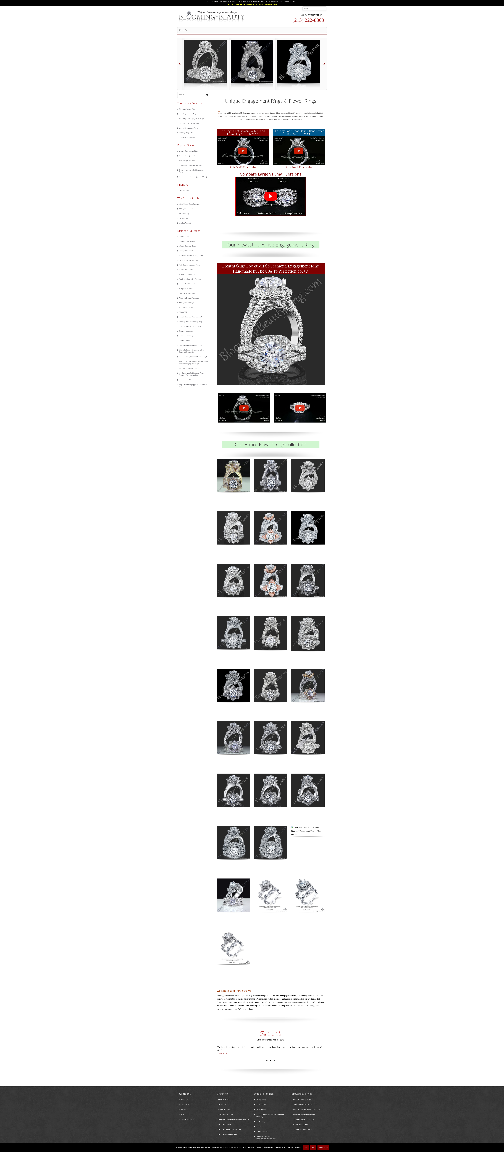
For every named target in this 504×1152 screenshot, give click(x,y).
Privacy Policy (261, 1099)
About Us (184, 1099)
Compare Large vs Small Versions (270, 174)
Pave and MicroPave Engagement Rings (193, 177)
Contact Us (307, 15)
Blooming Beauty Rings (187, 109)
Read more (323, 1147)
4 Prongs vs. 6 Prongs (186, 303)
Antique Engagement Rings (189, 156)
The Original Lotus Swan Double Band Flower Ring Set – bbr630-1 (242, 132)
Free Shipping (184, 213)
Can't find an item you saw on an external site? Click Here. (252, 4)
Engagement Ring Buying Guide (190, 345)
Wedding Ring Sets (186, 133)
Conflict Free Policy (188, 1119)
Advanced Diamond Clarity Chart (191, 255)
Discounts (222, 1104)
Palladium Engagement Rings (189, 265)
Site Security (260, 1121)
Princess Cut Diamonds (187, 293)
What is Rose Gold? (186, 270)
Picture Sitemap (262, 1131)
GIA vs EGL (183, 312)
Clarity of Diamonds (186, 251)
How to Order (223, 1099)
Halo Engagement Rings (187, 160)
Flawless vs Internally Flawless (190, 279)
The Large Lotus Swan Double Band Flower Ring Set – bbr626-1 (299, 132)
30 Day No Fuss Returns (187, 209)
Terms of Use (261, 1104)
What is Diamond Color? (187, 246)
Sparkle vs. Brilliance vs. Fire (189, 380)
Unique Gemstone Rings (187, 137)
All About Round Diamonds (189, 298)
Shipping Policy (224, 1109)
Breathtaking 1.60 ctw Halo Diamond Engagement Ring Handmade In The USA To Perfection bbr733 (270, 268)
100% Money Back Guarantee (189, 204)
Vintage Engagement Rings (188, 151)
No (313, 1147)
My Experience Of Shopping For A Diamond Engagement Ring (191, 374)
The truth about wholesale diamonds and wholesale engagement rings (193, 362)
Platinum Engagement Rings (189, 260)
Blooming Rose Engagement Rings (191, 119)
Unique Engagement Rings (188, 128)
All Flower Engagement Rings (189, 123)
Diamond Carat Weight (187, 241)
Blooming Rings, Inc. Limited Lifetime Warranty (270, 1115)
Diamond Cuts (184, 237)
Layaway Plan (184, 190)
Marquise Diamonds (186, 289)
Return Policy (261, 1109)
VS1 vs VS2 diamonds (187, 274)
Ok (306, 1147)
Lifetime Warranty (185, 223)
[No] (500, 1147)
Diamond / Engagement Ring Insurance (233, 1119)
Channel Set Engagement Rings (190, 165)
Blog (182, 1114)
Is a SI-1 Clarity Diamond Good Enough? (193, 357)
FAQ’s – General (224, 1124)
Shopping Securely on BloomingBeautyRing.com (266, 1137)
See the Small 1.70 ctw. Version (243, 167)
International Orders (226, 1114)
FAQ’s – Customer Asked (227, 1134)
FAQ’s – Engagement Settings (229, 1129)
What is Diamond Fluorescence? (190, 317)
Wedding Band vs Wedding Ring (190, 322)
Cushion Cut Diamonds (187, 284)
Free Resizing (184, 218)
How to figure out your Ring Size (190, 326)
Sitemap (259, 1126)
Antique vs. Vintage (186, 307)
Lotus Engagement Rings (188, 114)
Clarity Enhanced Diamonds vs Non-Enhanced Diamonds (192, 351)
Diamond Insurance (186, 331)
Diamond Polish (184, 340)
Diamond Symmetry (186, 336)
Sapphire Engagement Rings (189, 368)
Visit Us (318, 15)
